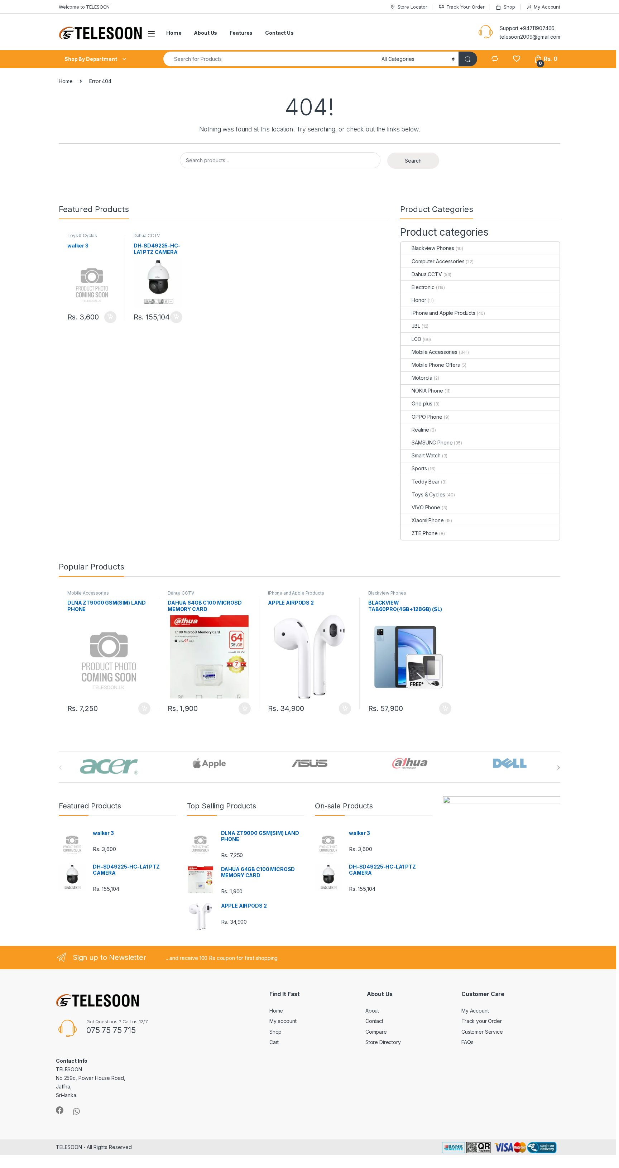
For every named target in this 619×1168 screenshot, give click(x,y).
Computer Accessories (438, 261)
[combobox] (270, 59)
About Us (205, 33)
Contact (374, 1021)
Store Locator (412, 7)
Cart (274, 1042)
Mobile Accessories (434, 352)
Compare (376, 1032)
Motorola (422, 378)
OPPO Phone (427, 417)
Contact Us (279, 33)
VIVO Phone (426, 507)
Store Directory (383, 1042)
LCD (416, 339)
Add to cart (110, 317)
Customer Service (482, 1032)
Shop (509, 7)
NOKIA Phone (427, 391)
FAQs (467, 1042)
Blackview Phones (433, 248)
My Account (547, 7)
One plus (422, 403)
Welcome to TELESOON (84, 7)
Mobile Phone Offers (436, 365)
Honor (419, 300)
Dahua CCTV (147, 235)
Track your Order (481, 1021)
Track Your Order (465, 7)
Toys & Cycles (82, 235)
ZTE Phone (425, 533)
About (372, 1011)
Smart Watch (426, 455)
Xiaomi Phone (427, 520)
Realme (420, 430)
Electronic (423, 287)
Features (241, 33)
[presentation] (558, 767)
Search (413, 161)
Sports (419, 468)
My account (283, 1021)
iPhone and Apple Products (443, 313)
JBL (416, 326)
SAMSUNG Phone (432, 442)
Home (173, 33)
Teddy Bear (426, 482)
